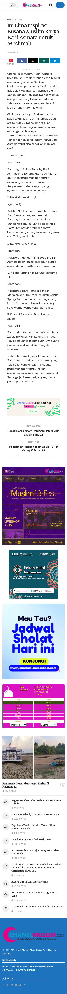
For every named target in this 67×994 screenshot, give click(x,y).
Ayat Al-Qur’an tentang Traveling (29, 881)
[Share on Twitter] (33, 60)
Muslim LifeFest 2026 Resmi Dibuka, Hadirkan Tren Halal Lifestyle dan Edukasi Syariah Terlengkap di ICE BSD (36, 867)
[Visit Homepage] (32, 5)
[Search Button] (50, 5)
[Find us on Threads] (25, 985)
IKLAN (5, 966)
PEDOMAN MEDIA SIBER (41, 966)
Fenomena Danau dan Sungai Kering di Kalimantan (25, 785)
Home (10, 19)
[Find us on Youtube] (16, 985)
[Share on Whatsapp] (44, 60)
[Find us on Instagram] (12, 985)
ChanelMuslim (22, 949)
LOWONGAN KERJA (25, 970)
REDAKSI (8, 970)
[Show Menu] (4, 5)
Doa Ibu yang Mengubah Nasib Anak (31, 839)
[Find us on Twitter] (7, 985)
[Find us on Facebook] (3, 985)
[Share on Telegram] (55, 60)
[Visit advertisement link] (33, 406)
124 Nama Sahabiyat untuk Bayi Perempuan (35, 814)
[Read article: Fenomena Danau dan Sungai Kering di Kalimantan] (33, 757)
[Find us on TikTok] (20, 985)
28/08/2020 (12, 52)
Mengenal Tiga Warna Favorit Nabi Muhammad (37, 906)
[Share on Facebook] (22, 60)
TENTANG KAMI (19, 966)
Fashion (18, 19)
